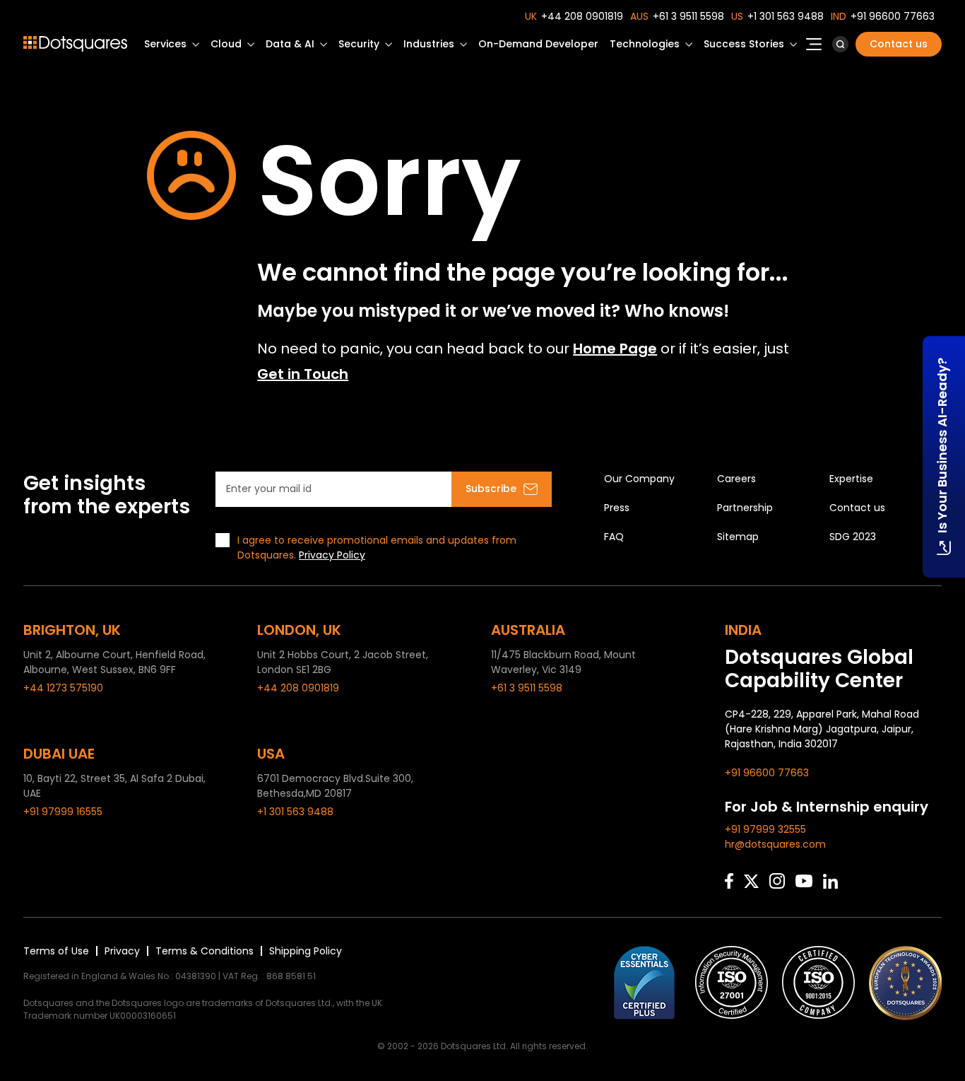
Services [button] (165, 44)
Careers (736, 479)
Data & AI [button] (290, 44)
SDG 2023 (852, 537)
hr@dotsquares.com (775, 844)
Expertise (851, 479)
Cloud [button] (226, 44)
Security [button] (358, 44)
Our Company (639, 479)
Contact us (899, 44)
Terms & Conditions (204, 951)
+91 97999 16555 (62, 812)
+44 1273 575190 (63, 688)
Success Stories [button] (744, 44)
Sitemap (738, 537)
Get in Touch (302, 374)
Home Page (615, 348)
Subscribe (491, 488)
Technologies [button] (645, 44)
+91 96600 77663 (893, 16)
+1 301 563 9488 (785, 16)
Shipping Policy (305, 951)
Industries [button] (428, 44)
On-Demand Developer (538, 44)
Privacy (122, 951)
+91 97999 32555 (765, 829)
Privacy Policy (332, 555)
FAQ (614, 537)
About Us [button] (814, 48)
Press (616, 508)
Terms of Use (56, 951)
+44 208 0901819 (582, 16)
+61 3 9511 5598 (688, 16)
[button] (840, 44)
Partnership (745, 508)
